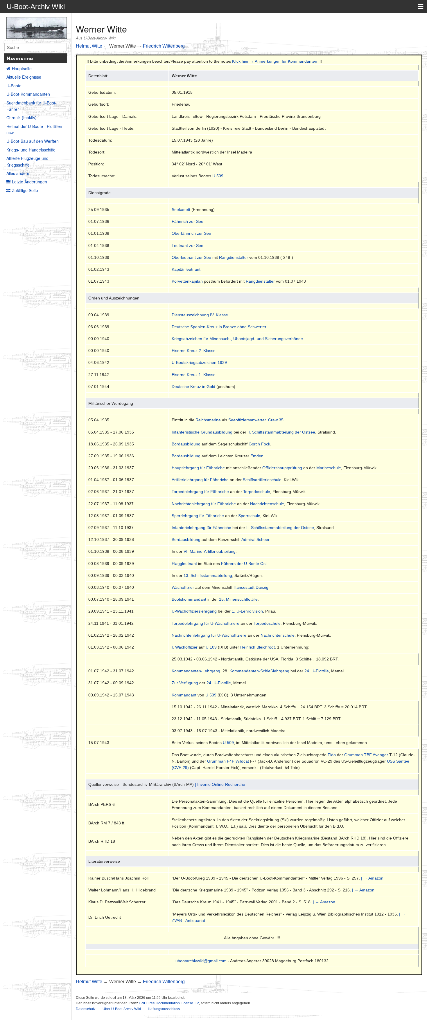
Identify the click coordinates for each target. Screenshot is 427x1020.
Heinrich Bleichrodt (257, 647)
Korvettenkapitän (187, 281)
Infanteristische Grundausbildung (202, 432)
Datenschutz (86, 1009)
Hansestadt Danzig (251, 587)
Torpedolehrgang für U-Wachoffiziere (205, 623)
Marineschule (328, 467)
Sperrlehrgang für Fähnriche (198, 515)
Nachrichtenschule (267, 503)
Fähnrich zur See (187, 221)
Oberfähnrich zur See (191, 233)
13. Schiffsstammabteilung (208, 575)
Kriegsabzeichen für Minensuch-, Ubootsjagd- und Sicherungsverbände (237, 338)
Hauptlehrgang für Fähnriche (198, 467)
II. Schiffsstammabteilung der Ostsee (281, 432)
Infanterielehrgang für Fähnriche (201, 527)
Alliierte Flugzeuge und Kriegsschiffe (27, 161)
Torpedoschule (256, 491)
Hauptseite (22, 68)
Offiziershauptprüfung (282, 467)
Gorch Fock (259, 444)
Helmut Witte (89, 46)
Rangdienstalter (233, 257)
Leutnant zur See (187, 245)
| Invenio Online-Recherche (220, 784)
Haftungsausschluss (164, 1009)
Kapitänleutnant (186, 269)
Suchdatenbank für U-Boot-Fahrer (31, 106)
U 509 (217, 176)
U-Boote (13, 86)
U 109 (211, 647)
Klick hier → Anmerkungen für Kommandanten (274, 61)
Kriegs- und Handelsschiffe (30, 150)
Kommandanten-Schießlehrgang (259, 671)
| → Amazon (372, 878)
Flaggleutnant (184, 563)
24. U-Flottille (316, 671)
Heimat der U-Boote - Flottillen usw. (34, 129)
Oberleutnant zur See (191, 257)
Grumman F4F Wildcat (228, 761)
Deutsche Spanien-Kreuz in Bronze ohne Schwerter (219, 326)
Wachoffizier (183, 587)
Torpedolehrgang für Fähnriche (200, 491)
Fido (332, 754)
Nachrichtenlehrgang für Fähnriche (204, 503)
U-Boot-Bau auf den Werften (32, 141)
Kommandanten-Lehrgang (196, 671)
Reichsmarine (208, 420)
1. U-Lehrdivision (247, 611)
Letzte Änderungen (29, 182)
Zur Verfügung (185, 682)
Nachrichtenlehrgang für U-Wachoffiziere (209, 635)
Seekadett (181, 209)
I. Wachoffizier (185, 647)
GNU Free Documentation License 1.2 (169, 1003)
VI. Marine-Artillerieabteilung (210, 551)
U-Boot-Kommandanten (28, 94)
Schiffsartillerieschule (262, 479)
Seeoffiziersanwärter (247, 420)
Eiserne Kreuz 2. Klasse (194, 350)
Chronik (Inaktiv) (21, 117)
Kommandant (184, 695)
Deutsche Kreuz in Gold (193, 386)
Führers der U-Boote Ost (244, 563)
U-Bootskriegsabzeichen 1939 (199, 362)
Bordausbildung (186, 444)
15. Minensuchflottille (238, 599)
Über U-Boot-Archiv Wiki (122, 1009)
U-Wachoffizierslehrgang (194, 611)
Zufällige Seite (25, 190)
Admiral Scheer (255, 539)
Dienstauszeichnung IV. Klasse (200, 315)
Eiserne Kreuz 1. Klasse (194, 374)
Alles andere (17, 173)
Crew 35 (276, 420)
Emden (256, 456)
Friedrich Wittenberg (164, 46)
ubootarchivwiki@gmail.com (201, 960)
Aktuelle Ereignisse (23, 77)
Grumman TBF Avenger (366, 754)
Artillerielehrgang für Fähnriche (200, 479)
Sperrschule (249, 515)
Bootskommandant (189, 599)
